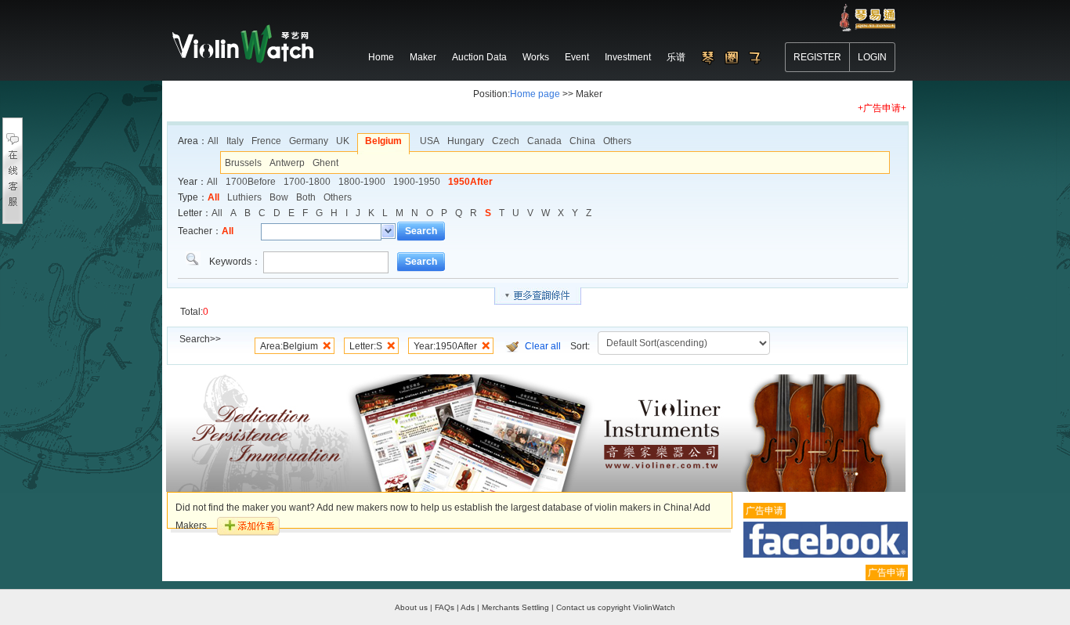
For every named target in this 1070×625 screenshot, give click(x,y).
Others (617, 140)
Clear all (543, 346)
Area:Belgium (289, 346)
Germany (308, 140)
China (582, 140)
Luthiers (244, 197)
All (213, 140)
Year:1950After (445, 346)
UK (342, 140)
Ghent (325, 162)
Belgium (383, 140)
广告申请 (764, 510)
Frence (266, 140)
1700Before (251, 181)
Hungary (465, 140)
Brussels (243, 162)
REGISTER (817, 57)
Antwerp (287, 162)
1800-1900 (361, 181)
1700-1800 (307, 181)
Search (421, 231)
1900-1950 (416, 181)
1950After (470, 181)
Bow (278, 197)
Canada (544, 140)
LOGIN (872, 57)
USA (429, 140)
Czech (505, 140)
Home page (535, 94)
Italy (235, 140)
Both (306, 197)
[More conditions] (537, 296)
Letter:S (365, 346)
